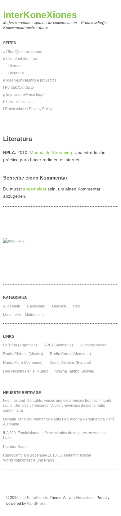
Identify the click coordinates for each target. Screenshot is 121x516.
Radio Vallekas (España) (70, 362)
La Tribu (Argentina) (20, 345)
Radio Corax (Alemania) (70, 354)
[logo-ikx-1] (60, 259)
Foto (76, 306)
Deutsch (59, 306)
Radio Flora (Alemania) (23, 362)
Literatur (15, 66)
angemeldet (34, 188)
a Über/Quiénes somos (22, 51)
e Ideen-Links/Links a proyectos (29, 80)
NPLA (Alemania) (58, 345)
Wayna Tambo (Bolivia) (74, 371)
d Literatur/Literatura (20, 59)
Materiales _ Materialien (23, 315)
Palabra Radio (15, 446)
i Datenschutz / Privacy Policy (27, 109)
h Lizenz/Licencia (18, 102)
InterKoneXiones (40, 15)
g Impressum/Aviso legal (23, 94)
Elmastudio (85, 497)
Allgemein (11, 306)
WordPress (36, 503)
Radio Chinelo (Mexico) (23, 354)
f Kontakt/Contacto (18, 87)
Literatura (16, 73)
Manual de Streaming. (51, 152)
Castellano (36, 306)
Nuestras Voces (93, 345)
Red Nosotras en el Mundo (25, 371)
